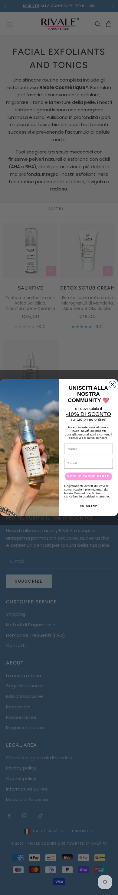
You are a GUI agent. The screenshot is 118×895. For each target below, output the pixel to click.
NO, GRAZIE (88, 506)
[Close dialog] (112, 384)
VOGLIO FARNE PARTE (88, 476)
